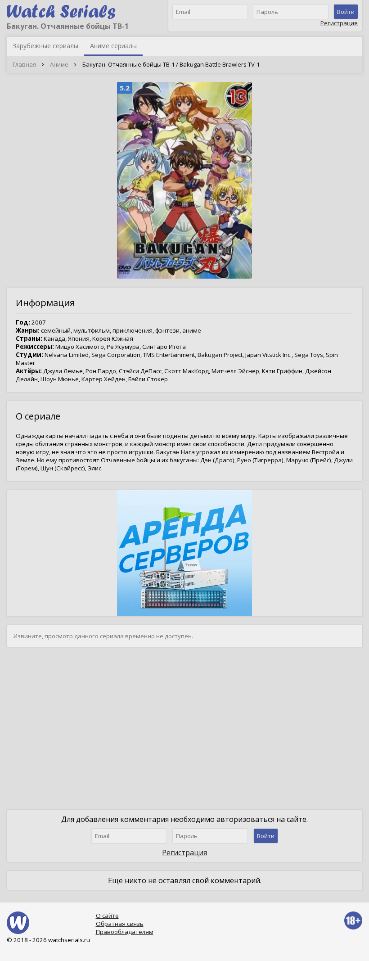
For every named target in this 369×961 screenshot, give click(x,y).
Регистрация (339, 23)
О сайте (107, 915)
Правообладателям (124, 932)
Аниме (59, 64)
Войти (346, 12)
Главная (24, 64)
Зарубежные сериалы (45, 45)
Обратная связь (120, 924)
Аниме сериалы (113, 45)
